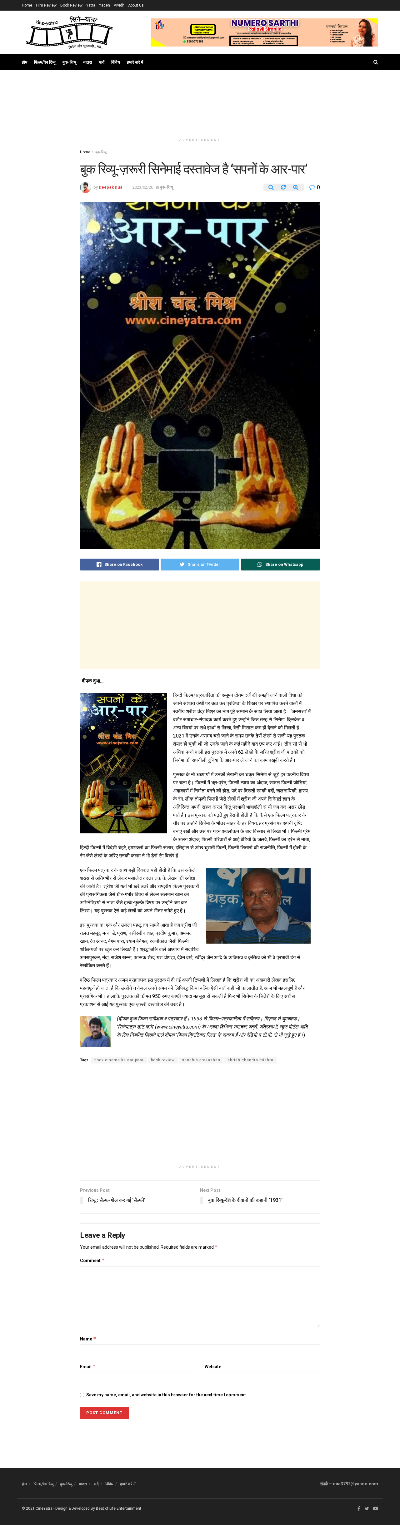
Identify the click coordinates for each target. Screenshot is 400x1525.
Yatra (90, 5)
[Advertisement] (200, 110)
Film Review (46, 5)
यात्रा (87, 62)
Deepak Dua (110, 187)
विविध (115, 62)
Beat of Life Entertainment (118, 1508)
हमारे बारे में (135, 62)
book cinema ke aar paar (119, 1060)
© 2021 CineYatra (37, 1508)
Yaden (104, 5)
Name (88, 1339)
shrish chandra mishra (250, 1060)
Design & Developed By (75, 1508)
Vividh (119, 5)
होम (24, 62)
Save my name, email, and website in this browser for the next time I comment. (166, 1394)
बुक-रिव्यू (69, 62)
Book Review (71, 5)
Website (213, 1366)
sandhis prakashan (201, 1060)
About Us (136, 5)
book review (163, 1060)
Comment (92, 1260)
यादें (101, 62)
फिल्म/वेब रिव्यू (45, 62)
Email (88, 1367)
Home (27, 5)
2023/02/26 (142, 187)
